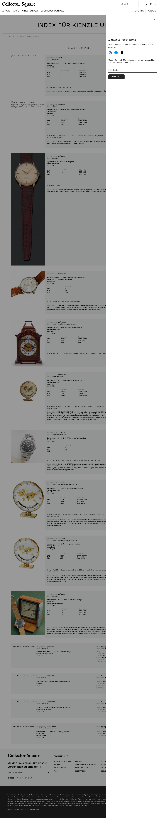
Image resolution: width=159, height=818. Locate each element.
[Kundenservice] (141, 4)
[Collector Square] (18, 4)
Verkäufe (6, 11)
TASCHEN (16, 11)
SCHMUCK (34, 11)
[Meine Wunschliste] (146, 4)
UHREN (25, 11)
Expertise (139, 11)
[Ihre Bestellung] (151, 4)
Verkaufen (152, 11)
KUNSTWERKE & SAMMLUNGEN (53, 11)
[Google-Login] (110, 53)
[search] (122, 3)
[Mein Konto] (156, 4)
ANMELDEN (116, 77)
